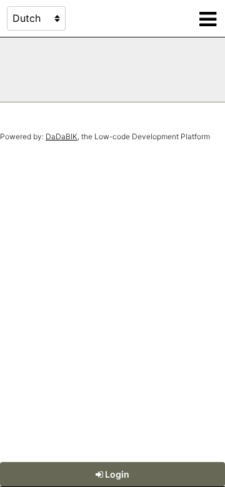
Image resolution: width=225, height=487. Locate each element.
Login (116, 474)
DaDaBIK (62, 136)
